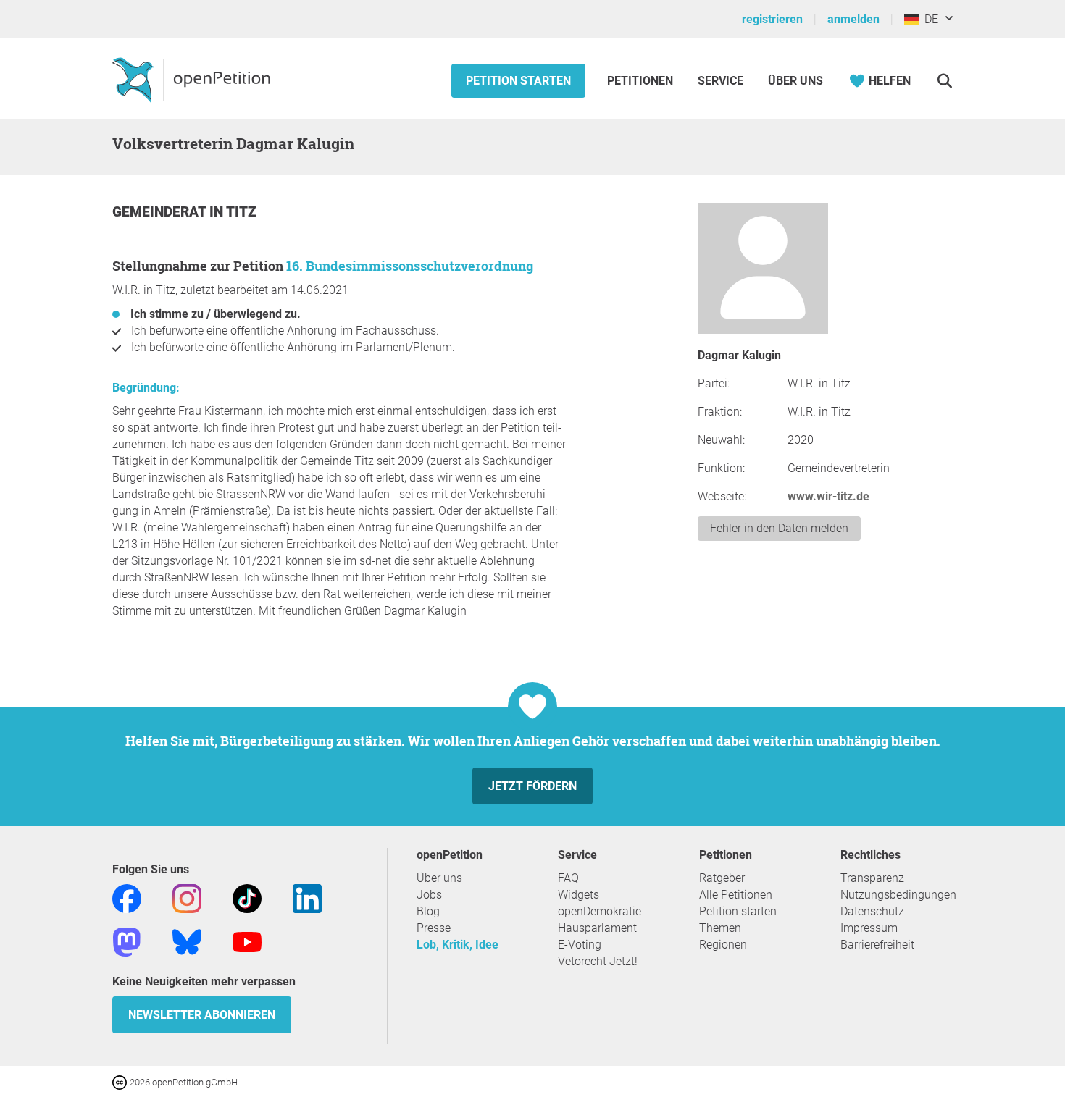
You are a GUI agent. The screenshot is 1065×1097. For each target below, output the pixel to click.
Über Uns (795, 81)
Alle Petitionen (735, 894)
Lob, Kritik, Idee (457, 944)
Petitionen (641, 81)
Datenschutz (872, 911)
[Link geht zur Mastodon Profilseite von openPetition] (126, 941)
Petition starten (518, 81)
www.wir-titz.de (828, 496)
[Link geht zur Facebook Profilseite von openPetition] (126, 897)
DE (928, 19)
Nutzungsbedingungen (898, 894)
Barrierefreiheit (877, 944)
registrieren (772, 19)
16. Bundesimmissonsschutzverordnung (409, 265)
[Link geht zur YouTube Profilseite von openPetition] (247, 941)
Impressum (869, 928)
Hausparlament (597, 928)
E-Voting (579, 944)
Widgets (578, 894)
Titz (241, 211)
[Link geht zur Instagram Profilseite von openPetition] (186, 897)
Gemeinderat (160, 211)
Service (720, 81)
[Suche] (944, 80)
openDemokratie (599, 911)
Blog (428, 911)
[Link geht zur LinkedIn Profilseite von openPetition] (307, 897)
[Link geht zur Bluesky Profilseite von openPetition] (186, 941)
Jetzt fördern (532, 786)
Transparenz (872, 878)
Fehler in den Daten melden (779, 528)
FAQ (568, 878)
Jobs (429, 894)
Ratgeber (722, 878)
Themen (720, 928)
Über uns (439, 878)
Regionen (723, 944)
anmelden (853, 19)
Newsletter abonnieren (201, 1015)
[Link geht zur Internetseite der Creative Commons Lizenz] (121, 1081)
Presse (434, 928)
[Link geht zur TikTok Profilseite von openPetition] (247, 897)
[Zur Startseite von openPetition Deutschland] (193, 79)
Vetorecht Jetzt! (598, 961)
